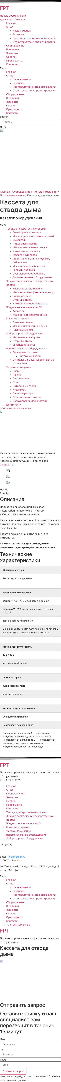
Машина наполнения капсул (30, 247)
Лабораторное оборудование (24, 333)
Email (3, 1060)
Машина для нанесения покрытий (33, 236)
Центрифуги (13, 404)
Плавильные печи (23, 329)
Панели (17, 374)
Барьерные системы (25, 352)
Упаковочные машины (26, 251)
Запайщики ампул (24, 344)
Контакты (12, 64)
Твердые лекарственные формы (26, 228)
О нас (9, 26)
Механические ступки (26, 337)
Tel (1, 1049)
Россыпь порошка (24, 269)
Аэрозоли (19, 311)
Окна (16, 382)
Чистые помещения (45, 191)
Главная (11, 23)
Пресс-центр (14, 60)
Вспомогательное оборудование (26, 348)
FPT (4, 8)
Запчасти (12, 53)
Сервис (10, 56)
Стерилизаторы (22, 299)
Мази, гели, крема (17, 318)
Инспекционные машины (28, 288)
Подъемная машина (25, 243)
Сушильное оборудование (29, 273)
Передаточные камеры (27, 397)
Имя (2, 1039)
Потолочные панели (12, 195)
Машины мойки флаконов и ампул (34, 292)
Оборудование (15, 45)
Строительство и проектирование (34, 41)
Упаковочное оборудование (30, 303)
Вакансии (18, 34)
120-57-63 (17, 850)
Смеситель (19, 239)
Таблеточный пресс (25, 254)
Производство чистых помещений (34, 38)
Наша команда (22, 30)
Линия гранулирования (27, 232)
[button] (15, 408)
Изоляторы (19, 389)
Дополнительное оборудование (32, 277)
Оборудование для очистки (30, 400)
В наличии (12, 49)
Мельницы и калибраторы (29, 266)
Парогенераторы (23, 393)
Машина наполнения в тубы (30, 326)
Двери (16, 370)
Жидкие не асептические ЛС (24, 307)
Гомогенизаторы (23, 322)
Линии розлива (22, 296)
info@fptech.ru (16, 856)
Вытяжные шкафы (30, 355)
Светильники (21, 378)
